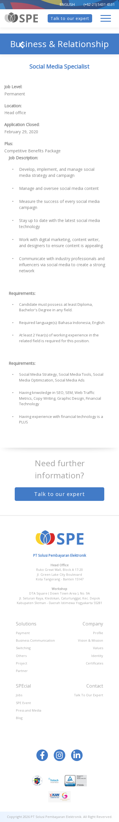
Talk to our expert (70, 18)
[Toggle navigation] (105, 18)
